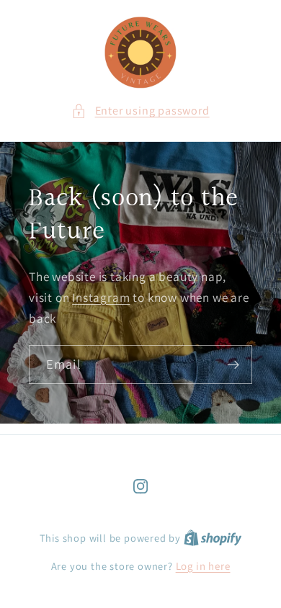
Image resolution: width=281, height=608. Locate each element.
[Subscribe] (233, 364)
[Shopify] (213, 538)
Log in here (203, 566)
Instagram (101, 297)
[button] (140, 110)
